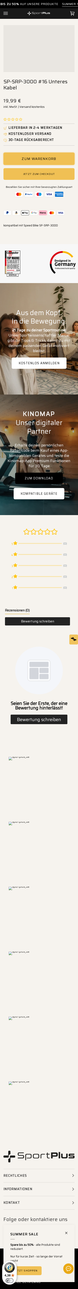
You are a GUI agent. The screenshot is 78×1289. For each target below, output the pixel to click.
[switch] (9, 1280)
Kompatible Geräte (38, 493)
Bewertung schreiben (37, 621)
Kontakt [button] (11, 1202)
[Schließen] (68, 1231)
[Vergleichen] (73, 639)
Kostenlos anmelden (38, 363)
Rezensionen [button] (17, 610)
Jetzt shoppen (26, 1270)
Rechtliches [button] (15, 1175)
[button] (12, 119)
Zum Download (39, 478)
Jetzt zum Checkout (39, 174)
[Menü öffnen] (9, 13)
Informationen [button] (17, 1189)
